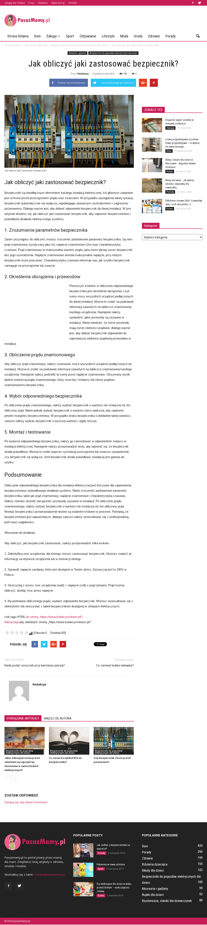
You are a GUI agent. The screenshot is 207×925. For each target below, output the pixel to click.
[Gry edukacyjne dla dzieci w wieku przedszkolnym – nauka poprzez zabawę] (83, 889)
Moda (124, 36)
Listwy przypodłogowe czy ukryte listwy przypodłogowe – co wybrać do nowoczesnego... (182, 143)
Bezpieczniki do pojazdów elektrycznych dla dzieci (113, 53)
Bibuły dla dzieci (153, 870)
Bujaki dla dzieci (153, 895)
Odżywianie (88, 36)
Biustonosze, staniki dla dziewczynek (167, 901)
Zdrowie (154, 36)
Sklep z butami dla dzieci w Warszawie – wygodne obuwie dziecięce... (180, 163)
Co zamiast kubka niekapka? (115, 665)
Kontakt (73, 2)
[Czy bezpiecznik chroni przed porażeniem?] (114, 741)
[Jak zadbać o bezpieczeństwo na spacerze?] (83, 850)
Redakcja (83, 73)
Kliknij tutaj (11, 622)
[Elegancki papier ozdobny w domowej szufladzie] (152, 125)
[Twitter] (199, 2)
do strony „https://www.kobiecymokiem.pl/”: (54, 616)
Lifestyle (108, 36)
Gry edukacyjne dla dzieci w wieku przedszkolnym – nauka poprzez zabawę (114, 888)
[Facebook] (193, 2)
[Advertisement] (129, 20)
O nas (31, 2)
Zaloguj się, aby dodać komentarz (26, 802)
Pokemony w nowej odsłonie (111, 864)
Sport (70, 36)
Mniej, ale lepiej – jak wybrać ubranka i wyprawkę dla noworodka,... (179, 184)
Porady (171, 36)
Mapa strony (58, 2)
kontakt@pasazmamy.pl (49, 874)
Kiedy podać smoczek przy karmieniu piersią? (34, 665)
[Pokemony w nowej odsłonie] (83, 870)
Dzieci (170, 171)
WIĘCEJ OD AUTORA (57, 718)
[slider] (16, 632)
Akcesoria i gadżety (77, 53)
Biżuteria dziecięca (154, 864)
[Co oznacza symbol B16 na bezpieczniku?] (69, 741)
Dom (37, 36)
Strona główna (18, 36)
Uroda (138, 36)
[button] (198, 36)
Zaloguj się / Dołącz (14, 2)
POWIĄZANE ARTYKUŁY (23, 718)
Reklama (43, 2)
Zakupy (51, 36)
